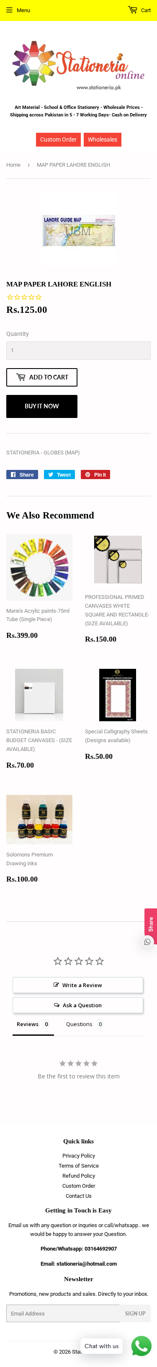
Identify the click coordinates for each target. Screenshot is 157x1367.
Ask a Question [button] (82, 1005)
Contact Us (79, 1196)
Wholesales (102, 139)
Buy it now (42, 406)
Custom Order (58, 139)
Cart (145, 10)
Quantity (17, 333)
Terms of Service (79, 1166)
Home (13, 165)
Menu (23, 10)
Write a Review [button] (82, 985)
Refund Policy (78, 1176)
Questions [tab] (79, 1024)
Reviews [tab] (28, 1024)
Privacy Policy (78, 1156)
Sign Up (135, 1313)
